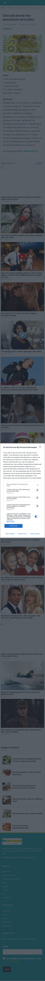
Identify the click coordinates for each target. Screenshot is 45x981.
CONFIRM (14, 526)
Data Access (22, 534)
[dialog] (22, 490)
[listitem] (22, 485)
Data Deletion (10, 534)
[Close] (41, 447)
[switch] (36, 490)
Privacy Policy (35, 534)
